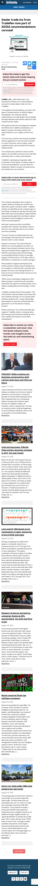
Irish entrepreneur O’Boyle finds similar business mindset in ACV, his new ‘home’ (16, 450)
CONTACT (24, 872)
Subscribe (30, 84)
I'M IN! (29, 184)
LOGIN (35, 2)
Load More (19, 851)
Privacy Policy (6, 90)
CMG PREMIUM (27, 2)
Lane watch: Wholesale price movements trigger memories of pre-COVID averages (16, 532)
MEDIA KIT (13, 872)
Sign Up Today (10, 344)
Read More (5, 415)
